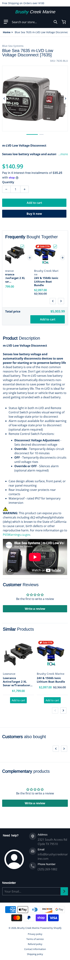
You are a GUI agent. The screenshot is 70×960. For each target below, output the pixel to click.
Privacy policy (35, 934)
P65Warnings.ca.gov (16, 535)
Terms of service (35, 939)
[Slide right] (66, 98)
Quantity (8, 182)
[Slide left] (4, 98)
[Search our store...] (55, 22)
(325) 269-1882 (47, 869)
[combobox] (35, 22)
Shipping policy (35, 954)
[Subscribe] (64, 891)
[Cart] (64, 22)
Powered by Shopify (51, 928)
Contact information (35, 949)
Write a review (35, 609)
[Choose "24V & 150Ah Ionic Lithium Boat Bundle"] (55, 246)
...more (63, 154)
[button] (6, 21)
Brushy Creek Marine (28, 928)
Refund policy (35, 944)
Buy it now (34, 214)
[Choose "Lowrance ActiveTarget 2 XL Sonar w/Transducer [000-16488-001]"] (22, 246)
